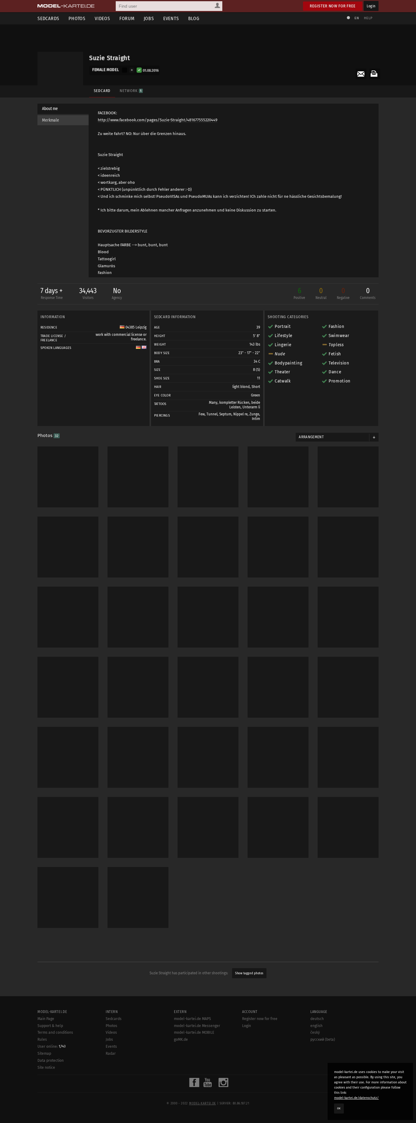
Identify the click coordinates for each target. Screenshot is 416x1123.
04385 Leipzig (135, 327)
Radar (111, 1053)
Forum (127, 18)
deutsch (317, 1019)
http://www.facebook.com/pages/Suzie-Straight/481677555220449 (157, 120)
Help (368, 18)
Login (371, 6)
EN (356, 18)
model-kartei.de (202, 1103)
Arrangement (311, 437)
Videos (102, 18)
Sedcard (102, 90)
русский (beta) (322, 1039)
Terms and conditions (55, 1032)
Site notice (46, 1067)
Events (171, 18)
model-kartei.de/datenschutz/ (356, 1098)
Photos (77, 18)
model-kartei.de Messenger (197, 1026)
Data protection (50, 1060)
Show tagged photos (249, 973)
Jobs (149, 18)
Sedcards (48, 18)
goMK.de (181, 1039)
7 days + (52, 293)
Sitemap (44, 1053)
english (316, 1026)
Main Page (45, 1019)
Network (130, 90)
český (315, 1032)
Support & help (50, 1026)
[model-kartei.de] (65, 6)
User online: (51, 1046)
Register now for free (333, 6)
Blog (193, 18)
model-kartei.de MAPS (192, 1019)
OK (339, 1108)
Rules (42, 1039)
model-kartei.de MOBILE (194, 1032)
